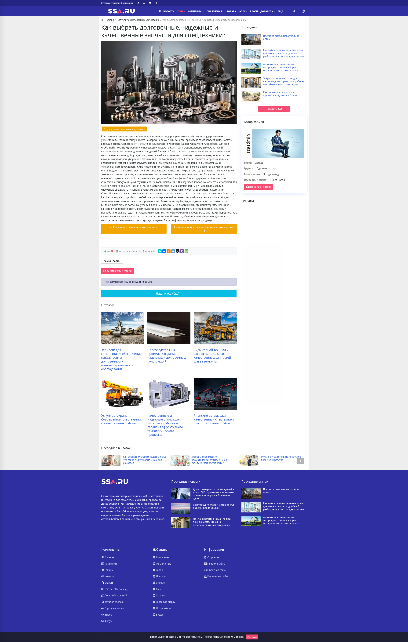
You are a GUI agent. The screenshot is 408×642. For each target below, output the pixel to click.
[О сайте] (138, 3)
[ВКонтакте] (164, 251)
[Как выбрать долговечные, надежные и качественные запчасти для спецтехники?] (169, 82)
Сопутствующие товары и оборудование (124, 129)
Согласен (252, 636)
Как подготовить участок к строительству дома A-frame (280, 94)
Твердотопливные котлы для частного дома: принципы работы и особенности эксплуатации (283, 81)
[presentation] (107, 460)
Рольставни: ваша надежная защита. (135, 227)
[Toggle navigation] (303, 11)
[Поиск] (294, 11)
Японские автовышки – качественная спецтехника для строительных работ (214, 419)
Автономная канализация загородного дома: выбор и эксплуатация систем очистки (280, 67)
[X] (177, 251)
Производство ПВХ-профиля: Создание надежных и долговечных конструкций (166, 355)
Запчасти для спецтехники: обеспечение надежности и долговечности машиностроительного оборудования (121, 359)
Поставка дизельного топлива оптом (281, 37)
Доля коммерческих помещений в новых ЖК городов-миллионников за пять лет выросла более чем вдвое (213, 494)
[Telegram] (157, 3)
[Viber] (182, 251)
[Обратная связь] (144, 3)
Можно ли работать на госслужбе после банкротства (215, 458)
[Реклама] (151, 3)
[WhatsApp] (186, 251)
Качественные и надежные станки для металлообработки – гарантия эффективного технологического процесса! (165, 425)
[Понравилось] (105, 251)
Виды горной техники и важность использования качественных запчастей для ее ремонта (212, 355)
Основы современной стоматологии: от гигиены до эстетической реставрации (143, 459)
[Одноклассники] (169, 251)
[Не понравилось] (112, 251)
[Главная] (159, 11)
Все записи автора (260, 187)
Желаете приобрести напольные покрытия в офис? (204, 227)
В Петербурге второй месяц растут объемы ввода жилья (213, 506)
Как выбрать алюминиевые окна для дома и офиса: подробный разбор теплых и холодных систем (283, 53)
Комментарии (112, 261)
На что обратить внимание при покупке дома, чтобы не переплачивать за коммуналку (212, 522)
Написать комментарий (117, 271)
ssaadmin (150, 251)
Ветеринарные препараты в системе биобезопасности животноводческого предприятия (284, 459)
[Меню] (103, 11)
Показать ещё (274, 108)
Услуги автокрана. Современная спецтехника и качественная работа (121, 419)
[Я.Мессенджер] (160, 251)
